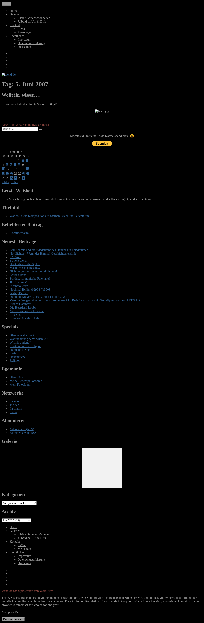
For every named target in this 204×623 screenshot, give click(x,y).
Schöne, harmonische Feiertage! (30, 278)
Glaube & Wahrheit (22, 335)
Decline (7, 619)
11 (3, 169)
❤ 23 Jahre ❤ (18, 282)
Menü (6, 3)
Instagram (16, 408)
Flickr (13, 412)
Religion (15, 360)
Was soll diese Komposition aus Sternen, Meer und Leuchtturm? (50, 216)
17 (27, 169)
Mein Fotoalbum (20, 384)
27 (11, 178)
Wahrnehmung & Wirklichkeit (28, 339)
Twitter (14, 405)
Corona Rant (18, 275)
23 (23, 173)
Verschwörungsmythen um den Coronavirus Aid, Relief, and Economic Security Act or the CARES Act (75, 300)
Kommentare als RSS (23, 432)
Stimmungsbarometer (36, 124)
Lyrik (13, 353)
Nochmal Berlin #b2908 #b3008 (30, 289)
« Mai (5, 182)
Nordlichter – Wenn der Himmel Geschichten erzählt (43, 253)
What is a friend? (20, 342)
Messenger (24, 32)
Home (13, 10)
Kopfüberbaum (19, 233)
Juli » (14, 182)
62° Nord (15, 257)
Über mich (16, 377)
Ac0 (4, 124)
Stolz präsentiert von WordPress (33, 591)
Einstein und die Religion (25, 346)
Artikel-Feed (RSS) (22, 429)
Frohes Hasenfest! (21, 304)
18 (3, 173)
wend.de (7, 591)
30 (23, 178)
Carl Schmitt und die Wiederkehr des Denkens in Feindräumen (49, 250)
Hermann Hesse (20, 349)
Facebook (16, 401)
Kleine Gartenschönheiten (34, 18)
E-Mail (22, 28)
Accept (19, 619)
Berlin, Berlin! (19, 293)
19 (7, 173)
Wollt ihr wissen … (21, 95)
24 (27, 173)
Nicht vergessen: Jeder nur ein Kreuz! (33, 271)
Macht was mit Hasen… (25, 267)
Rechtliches (17, 36)
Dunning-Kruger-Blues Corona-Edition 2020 (38, 296)
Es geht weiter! (19, 260)
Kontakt (15, 25)
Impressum (24, 39)
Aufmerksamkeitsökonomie (27, 311)
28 (15, 178)
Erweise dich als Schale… (26, 318)
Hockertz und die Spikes (25, 264)
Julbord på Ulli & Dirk (32, 21)
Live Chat (16, 314)
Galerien (15, 14)
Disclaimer (24, 46)
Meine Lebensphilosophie (26, 381)
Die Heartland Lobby (23, 307)
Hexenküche (18, 357)
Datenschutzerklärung (31, 43)
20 (11, 173)
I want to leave (19, 286)
